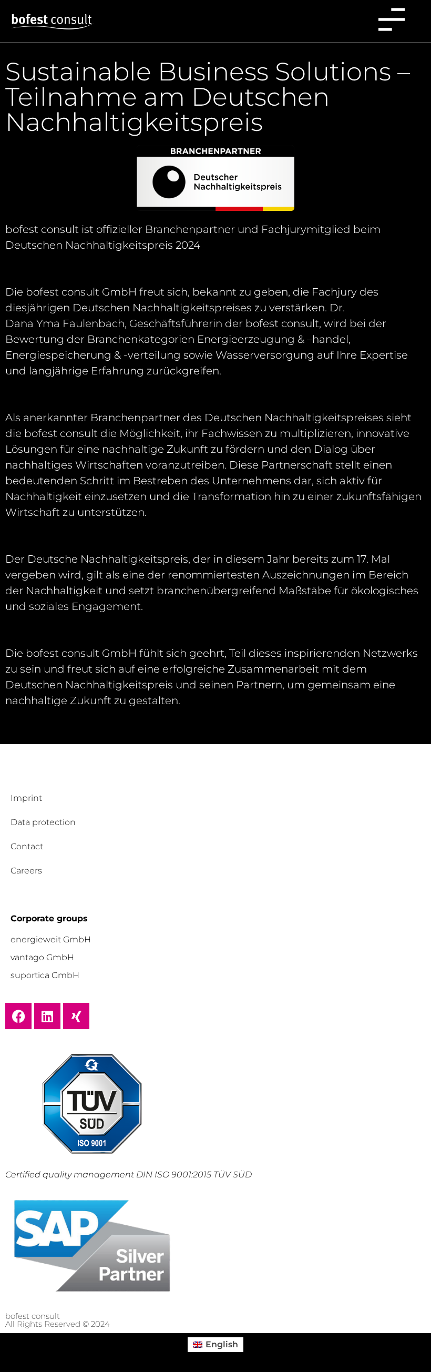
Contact (27, 846)
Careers (26, 871)
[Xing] (76, 1016)
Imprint (26, 798)
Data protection (43, 822)
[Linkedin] (47, 1016)
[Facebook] (18, 1016)
